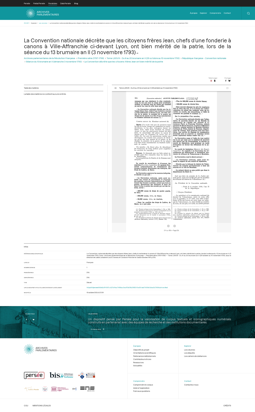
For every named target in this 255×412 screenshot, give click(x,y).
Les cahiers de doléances (195, 356)
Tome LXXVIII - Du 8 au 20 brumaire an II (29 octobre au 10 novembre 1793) (143, 58)
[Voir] (137, 52)
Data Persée (65, 3)
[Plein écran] (227, 88)
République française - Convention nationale (204, 58)
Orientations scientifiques (144, 353)
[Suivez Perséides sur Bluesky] (33, 319)
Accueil (26, 23)
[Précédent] (168, 226)
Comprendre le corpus (143, 385)
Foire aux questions (141, 391)
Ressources (138, 362)
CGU (26, 405)
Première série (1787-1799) (91, 58)
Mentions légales (42, 405)
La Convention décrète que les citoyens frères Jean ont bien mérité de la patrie (123, 61)
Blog (76, 3)
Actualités (137, 366)
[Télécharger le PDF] (211, 81)
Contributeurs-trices (142, 359)
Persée (27, 3)
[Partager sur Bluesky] (229, 81)
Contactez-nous (191, 385)
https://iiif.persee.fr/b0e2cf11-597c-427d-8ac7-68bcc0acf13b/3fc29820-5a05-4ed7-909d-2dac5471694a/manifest (127, 287)
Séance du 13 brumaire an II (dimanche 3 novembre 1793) (54, 61)
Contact (227, 13)
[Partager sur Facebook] (225, 81)
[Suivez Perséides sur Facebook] (26, 319)
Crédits (227, 405)
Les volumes (43, 23)
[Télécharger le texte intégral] (214, 81)
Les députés (189, 353)
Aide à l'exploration (141, 388)
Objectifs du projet (141, 350)
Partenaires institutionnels (144, 356)
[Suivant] (174, 226)
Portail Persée (39, 3)
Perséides (52, 3)
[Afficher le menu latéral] (115, 88)
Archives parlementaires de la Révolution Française (49, 58)
